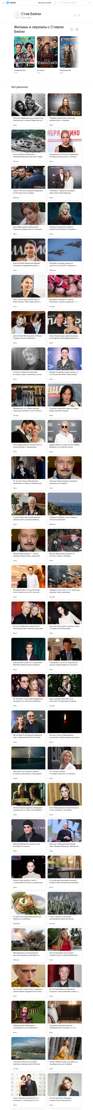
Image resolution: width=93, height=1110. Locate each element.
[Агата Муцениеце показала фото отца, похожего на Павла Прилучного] (65, 800)
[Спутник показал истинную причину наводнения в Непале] (28, 1054)
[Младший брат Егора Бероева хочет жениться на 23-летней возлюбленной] (28, 582)
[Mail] (7, 2)
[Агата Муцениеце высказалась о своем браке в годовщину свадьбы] (28, 437)
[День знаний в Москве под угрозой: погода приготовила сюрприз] (65, 691)
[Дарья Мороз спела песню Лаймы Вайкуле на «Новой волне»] (65, 437)
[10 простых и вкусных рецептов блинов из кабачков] (28, 909)
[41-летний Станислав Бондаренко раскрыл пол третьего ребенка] (28, 691)
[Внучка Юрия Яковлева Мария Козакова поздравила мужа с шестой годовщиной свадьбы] (28, 256)
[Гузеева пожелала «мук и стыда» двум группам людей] (65, 401)
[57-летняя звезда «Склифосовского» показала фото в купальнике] (65, 764)
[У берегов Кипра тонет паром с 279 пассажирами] (65, 510)
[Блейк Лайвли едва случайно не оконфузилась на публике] (65, 1054)
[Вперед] (77, 29)
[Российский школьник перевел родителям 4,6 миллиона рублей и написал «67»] (65, 873)
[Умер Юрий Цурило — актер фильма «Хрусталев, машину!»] (28, 546)
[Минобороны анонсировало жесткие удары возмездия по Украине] (28, 945)
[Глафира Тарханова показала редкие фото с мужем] (65, 110)
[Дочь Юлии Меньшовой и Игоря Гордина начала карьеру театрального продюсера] (28, 328)
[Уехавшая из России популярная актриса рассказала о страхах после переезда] (65, 147)
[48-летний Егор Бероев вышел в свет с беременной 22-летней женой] (28, 727)
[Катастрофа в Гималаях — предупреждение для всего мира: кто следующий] (28, 147)
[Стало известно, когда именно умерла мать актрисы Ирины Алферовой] (28, 510)
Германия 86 (19, 70)
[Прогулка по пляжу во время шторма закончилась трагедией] (28, 764)
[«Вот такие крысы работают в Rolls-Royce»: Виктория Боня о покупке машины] (28, 292)
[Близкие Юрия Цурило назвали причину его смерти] (65, 473)
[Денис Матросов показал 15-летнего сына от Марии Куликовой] (65, 546)
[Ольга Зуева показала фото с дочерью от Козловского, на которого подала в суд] (28, 1090)
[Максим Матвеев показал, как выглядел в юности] (28, 836)
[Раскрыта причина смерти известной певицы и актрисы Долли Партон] (65, 219)
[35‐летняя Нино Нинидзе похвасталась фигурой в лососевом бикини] (65, 1090)
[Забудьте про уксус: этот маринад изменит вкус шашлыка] (65, 582)
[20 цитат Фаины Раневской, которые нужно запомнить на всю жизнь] (28, 364)
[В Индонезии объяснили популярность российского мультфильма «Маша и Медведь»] (28, 1018)
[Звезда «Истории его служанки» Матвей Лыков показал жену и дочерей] (28, 655)
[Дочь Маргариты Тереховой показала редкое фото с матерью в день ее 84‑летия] (28, 219)
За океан (40, 70)
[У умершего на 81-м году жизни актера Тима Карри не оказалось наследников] (65, 655)
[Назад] (72, 29)
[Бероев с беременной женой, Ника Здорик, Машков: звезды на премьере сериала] (65, 836)
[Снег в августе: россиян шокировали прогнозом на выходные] (65, 909)
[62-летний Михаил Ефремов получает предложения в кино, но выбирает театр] (65, 981)
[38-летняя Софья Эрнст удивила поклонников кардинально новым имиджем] (28, 981)
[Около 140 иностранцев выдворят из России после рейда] (28, 183)
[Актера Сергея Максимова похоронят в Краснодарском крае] (65, 727)
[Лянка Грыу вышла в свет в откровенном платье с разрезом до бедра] (28, 873)
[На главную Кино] (12, 2)
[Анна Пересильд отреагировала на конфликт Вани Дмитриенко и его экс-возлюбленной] (65, 328)
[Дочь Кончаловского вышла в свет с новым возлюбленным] (65, 619)
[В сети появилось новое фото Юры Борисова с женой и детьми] (28, 619)
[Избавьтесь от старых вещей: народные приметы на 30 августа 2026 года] (28, 401)
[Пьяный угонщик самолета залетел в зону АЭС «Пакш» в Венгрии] (65, 256)
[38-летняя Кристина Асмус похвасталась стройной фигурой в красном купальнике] (65, 945)
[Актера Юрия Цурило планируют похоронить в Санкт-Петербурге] (28, 800)
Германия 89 (65, 70)
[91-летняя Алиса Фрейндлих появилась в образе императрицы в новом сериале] (28, 473)
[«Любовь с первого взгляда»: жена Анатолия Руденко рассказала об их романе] (65, 183)
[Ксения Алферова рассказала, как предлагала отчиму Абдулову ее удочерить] (28, 110)
